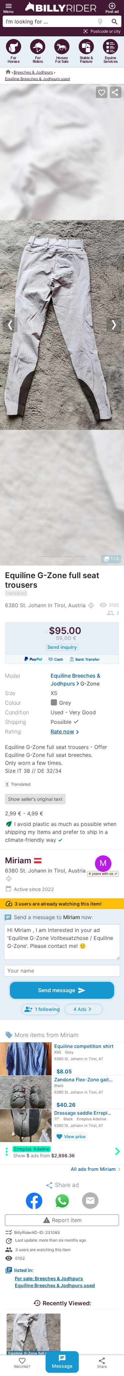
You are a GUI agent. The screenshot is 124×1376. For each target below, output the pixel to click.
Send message (62, 990)
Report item (62, 1220)
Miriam (18, 860)
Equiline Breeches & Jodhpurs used (37, 78)
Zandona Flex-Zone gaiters (85, 1079)
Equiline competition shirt (83, 1046)
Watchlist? (22, 1362)
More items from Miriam (41, 1034)
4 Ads (83, 1009)
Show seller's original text (35, 799)
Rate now (66, 732)
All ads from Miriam (97, 1169)
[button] (8, 8)
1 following (42, 1009)
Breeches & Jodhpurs (33, 72)
